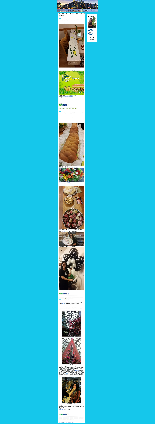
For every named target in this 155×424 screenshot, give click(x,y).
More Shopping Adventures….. (68, 299)
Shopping (73, 13)
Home (59, 13)
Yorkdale (65, 302)
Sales (66, 422)
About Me (73, 422)
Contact (84, 13)
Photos (77, 13)
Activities (70, 13)
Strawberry (64, 298)
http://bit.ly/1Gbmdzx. (73, 95)
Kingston (70, 108)
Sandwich (73, 108)
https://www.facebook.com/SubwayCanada (67, 96)
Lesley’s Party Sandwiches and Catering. (73, 167)
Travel (66, 13)
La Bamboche (65, 231)
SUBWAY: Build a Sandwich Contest (69, 17)
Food (63, 13)
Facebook (63, 108)
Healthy (67, 108)
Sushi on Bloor (71, 298)
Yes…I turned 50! (65, 110)
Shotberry (70, 183)
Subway (76, 108)
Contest (60, 108)
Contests (80, 13)
